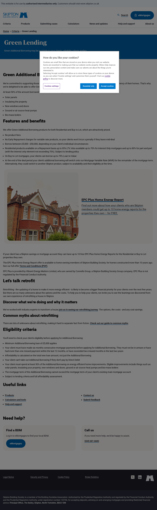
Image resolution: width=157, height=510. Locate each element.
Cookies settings (52, 86)
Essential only (88, 86)
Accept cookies (107, 86)
